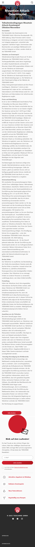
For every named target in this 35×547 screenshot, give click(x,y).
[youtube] (13, 519)
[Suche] (32, 2)
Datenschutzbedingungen (21, 467)
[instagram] (22, 519)
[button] (3, 2)
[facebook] (17, 519)
